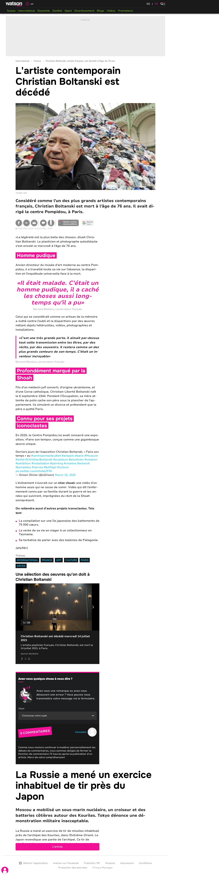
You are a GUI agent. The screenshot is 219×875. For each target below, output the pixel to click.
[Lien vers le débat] (43, 223)
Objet (21, 708)
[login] (4, 870)
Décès (21, 565)
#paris (79, 455)
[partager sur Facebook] (22, 659)
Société (57, 11)
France (37, 61)
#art (58, 455)
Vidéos (111, 11)
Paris (84, 560)
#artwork (83, 463)
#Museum (91, 455)
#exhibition (23, 463)
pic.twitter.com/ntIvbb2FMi (34, 471)
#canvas (37, 467)
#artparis (68, 455)
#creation (90, 459)
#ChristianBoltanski (38, 459)
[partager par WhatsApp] (29, 659)
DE (148, 3)
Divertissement (84, 11)
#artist (20, 459)
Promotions (125, 11)
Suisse (11, 11)
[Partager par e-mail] (34, 223)
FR (156, 3)
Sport (68, 11)
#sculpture (60, 459)
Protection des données (72, 867)
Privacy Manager (102, 867)
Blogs (100, 11)
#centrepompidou (43, 455)
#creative (70, 463)
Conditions (145, 863)
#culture (63, 467)
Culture (71, 560)
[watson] (14, 4)
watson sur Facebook (66, 863)
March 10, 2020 (65, 475)
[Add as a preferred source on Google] (68, 223)
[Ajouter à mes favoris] (51, 223)
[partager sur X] (25, 659)
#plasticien (76, 459)
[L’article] (85, 810)
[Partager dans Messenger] (26, 223)
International (26, 11)
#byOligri (50, 467)
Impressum (127, 863)
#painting (56, 463)
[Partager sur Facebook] (19, 223)
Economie (44, 11)
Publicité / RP (92, 863)
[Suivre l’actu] (87, 223)
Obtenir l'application (35, 863)
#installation (40, 463)
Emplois (110, 863)
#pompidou (23, 467)
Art (58, 560)
